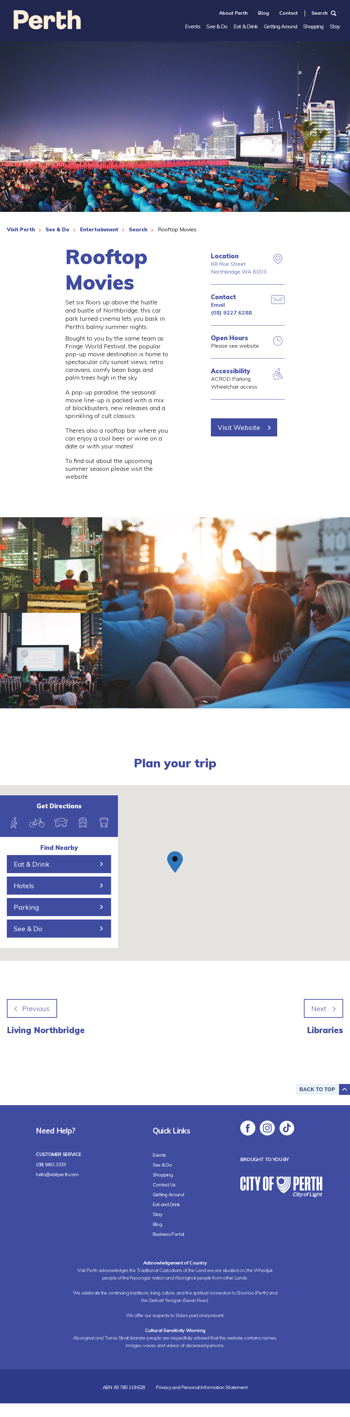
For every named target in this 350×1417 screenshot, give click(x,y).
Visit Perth (21, 229)
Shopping (313, 26)
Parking (26, 907)
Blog (263, 13)
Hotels (24, 885)
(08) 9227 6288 (231, 312)
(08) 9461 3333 (51, 1164)
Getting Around (280, 26)
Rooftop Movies (177, 229)
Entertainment (99, 229)
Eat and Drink (166, 1204)
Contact (288, 13)
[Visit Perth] (47, 27)
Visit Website (239, 427)
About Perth (233, 13)
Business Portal (168, 1234)
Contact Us (164, 1185)
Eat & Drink (245, 26)
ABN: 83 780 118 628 (124, 1387)
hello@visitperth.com (57, 1174)
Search (319, 13)
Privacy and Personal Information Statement (201, 1387)
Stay (335, 26)
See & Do (216, 26)
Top (317, 1089)
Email (218, 304)
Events (193, 26)
